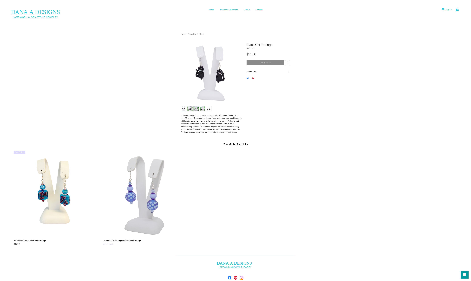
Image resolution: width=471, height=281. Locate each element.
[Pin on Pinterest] (252, 78)
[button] (457, 9)
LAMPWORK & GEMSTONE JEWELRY (35, 17)
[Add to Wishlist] (287, 62)
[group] (235, 198)
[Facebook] (229, 277)
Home (183, 34)
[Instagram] (241, 277)
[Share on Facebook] (248, 78)
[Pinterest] (235, 277)
